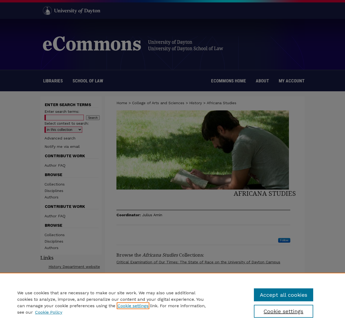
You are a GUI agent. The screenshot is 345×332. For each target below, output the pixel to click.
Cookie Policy (48, 312)
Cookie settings (133, 305)
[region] (172, 302)
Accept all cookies (283, 295)
